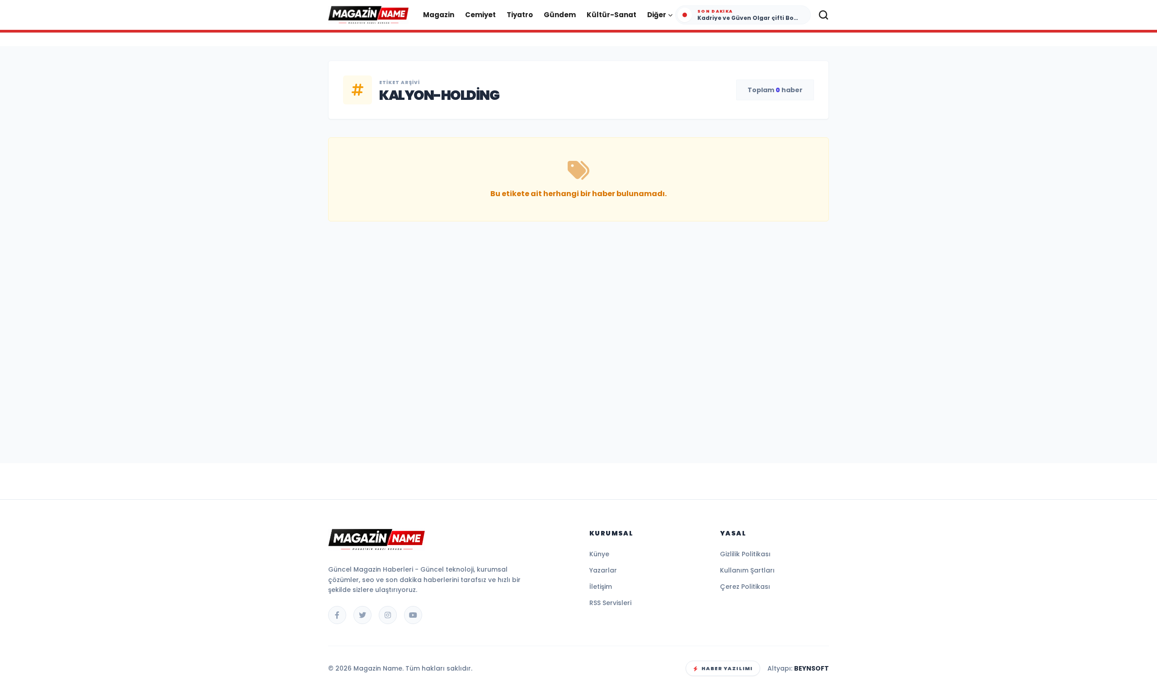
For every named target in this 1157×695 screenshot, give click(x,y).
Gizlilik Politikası (745, 554)
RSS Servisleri (610, 602)
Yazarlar (603, 570)
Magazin (438, 14)
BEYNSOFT (811, 668)
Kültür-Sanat (611, 14)
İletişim (600, 586)
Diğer (656, 14)
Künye (599, 554)
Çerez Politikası (745, 586)
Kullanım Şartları (747, 570)
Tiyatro (520, 14)
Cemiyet (480, 14)
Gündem (560, 14)
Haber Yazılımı (727, 668)
